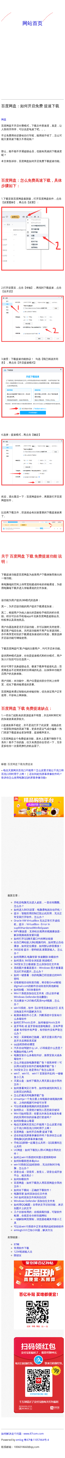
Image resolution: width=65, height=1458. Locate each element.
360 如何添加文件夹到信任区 (30, 1197)
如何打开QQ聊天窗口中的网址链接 (33, 938)
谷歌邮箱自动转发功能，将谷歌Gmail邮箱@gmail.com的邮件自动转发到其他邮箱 (37, 984)
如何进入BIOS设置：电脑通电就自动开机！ (38, 909)
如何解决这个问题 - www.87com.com (22, 1433)
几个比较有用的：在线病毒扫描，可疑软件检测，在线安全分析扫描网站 (38, 1213)
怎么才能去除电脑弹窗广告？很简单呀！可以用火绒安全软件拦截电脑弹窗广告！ (38, 1064)
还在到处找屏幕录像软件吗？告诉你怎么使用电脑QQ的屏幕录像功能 (31, 775)
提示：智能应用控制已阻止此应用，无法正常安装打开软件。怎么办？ (38, 915)
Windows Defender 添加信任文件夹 (34, 1201)
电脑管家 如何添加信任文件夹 (30, 1193)
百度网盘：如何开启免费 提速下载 (33, 1131)
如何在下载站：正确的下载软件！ (33, 1190)
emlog (19, 1440)
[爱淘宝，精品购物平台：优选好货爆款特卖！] (39, 816)
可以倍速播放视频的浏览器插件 (31, 1106)
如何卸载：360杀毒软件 (27, 989)
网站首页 (32, 22)
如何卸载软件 (21, 1179)
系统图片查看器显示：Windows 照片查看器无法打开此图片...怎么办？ (38, 969)
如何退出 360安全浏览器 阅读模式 (33, 960)
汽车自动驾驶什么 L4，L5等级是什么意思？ (38, 1048)
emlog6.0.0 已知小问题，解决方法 (33, 1230)
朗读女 (17, 1255)
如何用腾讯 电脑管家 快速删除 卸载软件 (36, 957)
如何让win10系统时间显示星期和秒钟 (35, 1157)
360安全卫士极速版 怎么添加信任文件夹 (36, 964)
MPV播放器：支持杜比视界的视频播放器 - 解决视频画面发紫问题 (37, 933)
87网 (16, 1244)
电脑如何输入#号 (23, 1051)
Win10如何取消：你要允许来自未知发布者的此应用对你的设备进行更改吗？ (38, 1115)
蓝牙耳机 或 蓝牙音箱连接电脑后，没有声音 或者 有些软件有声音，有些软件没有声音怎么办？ (38, 1029)
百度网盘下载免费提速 (20, 764)
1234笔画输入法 (23, 1251)
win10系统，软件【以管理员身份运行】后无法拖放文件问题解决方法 (39, 1009)
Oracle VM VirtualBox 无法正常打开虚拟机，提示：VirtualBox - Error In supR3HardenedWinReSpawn (37, 924)
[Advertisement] (32, 63)
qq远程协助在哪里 (24, 1044)
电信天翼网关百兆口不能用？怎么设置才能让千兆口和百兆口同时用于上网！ (38, 1126)
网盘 (3, 119)
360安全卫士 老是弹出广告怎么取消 (34, 1070)
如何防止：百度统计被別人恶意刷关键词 (36, 1110)
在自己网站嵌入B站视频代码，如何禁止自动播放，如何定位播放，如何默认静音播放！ (38, 944)
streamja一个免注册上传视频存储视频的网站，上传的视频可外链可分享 (38, 1100)
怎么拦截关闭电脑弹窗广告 (29, 1095)
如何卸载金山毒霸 (24, 1121)
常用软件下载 (21, 1248)
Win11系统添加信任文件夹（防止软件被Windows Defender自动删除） (36, 995)
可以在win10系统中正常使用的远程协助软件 (39, 1226)
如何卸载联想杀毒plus (26, 1161)
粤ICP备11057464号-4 (36, 1440)
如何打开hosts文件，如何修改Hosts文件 (37, 1022)
